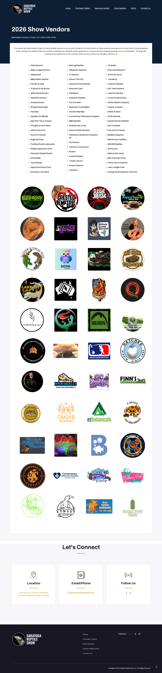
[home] (23, 8)
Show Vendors (88, 644)
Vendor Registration (91, 649)
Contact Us (87, 653)
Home (85, 634)
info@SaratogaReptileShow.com (81, 593)
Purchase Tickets (90, 639)
